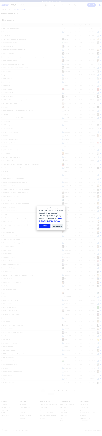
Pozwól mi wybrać (55, 221)
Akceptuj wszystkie (44, 226)
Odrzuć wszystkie (57, 226)
